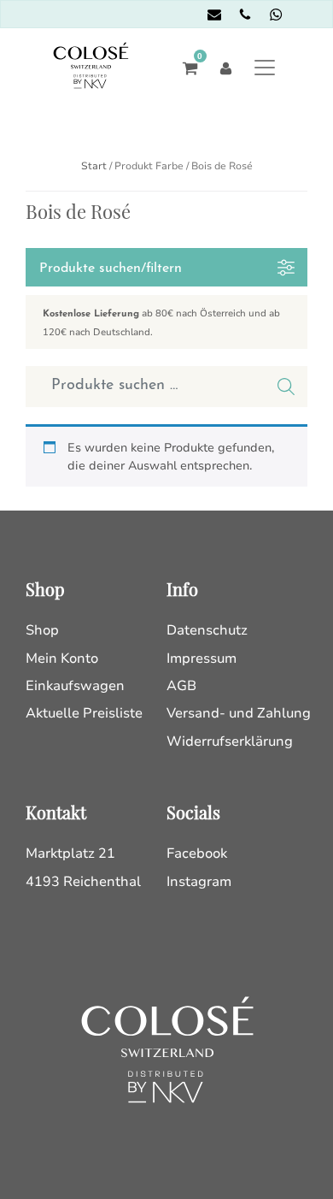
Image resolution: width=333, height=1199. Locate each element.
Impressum (201, 658)
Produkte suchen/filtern (110, 268)
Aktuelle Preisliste (84, 713)
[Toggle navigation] (265, 67)
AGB (181, 685)
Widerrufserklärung (229, 741)
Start (94, 166)
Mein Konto (62, 658)
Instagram (198, 881)
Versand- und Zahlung (238, 713)
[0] (185, 67)
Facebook (196, 853)
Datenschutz (207, 630)
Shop (42, 630)
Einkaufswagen (75, 685)
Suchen (286, 386)
